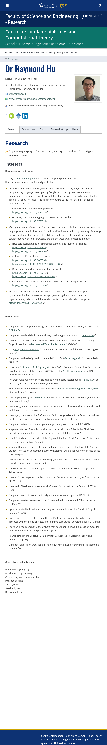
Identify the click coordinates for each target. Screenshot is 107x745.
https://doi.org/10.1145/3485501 (29, 260)
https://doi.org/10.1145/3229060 (25, 302)
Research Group (59, 129)
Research (12, 129)
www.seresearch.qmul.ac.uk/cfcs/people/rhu (32, 98)
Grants (42, 129)
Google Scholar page (24, 178)
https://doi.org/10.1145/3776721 (29, 221)
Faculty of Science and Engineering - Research (41, 19)
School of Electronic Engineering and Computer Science (44, 43)
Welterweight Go (72, 358)
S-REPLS (88, 379)
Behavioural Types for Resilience (48, 344)
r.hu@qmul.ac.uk (17, 93)
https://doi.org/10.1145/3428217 (29, 212)
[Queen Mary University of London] (53, 8)
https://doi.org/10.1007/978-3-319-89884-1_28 (36, 263)
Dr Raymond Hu (70, 52)
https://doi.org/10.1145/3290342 (29, 285)
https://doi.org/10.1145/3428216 (29, 272)
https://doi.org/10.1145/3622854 (29, 251)
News (75, 129)
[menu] (7, 6)
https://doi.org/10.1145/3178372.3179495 (33, 276)
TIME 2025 (40, 397)
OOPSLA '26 (15, 330)
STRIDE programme (73, 370)
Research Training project (36, 367)
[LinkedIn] (25, 115)
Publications (28, 129)
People (58, 52)
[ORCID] (12, 115)
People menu (14, 59)
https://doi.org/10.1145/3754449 (29, 247)
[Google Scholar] (18, 115)
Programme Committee (26, 349)
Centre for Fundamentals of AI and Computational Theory (41, 35)
